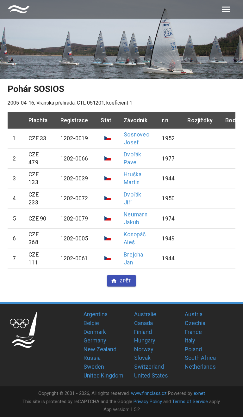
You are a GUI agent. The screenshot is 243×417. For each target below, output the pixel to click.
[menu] (226, 9)
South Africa (200, 357)
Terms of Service (190, 401)
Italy (190, 340)
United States (151, 375)
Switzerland (149, 366)
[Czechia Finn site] (19, 9)
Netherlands (200, 366)
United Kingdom (103, 375)
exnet (199, 393)
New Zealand (100, 349)
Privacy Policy (148, 401)
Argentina (96, 314)
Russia (92, 357)
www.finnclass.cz (149, 393)
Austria (193, 314)
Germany (95, 340)
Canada (143, 323)
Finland (143, 332)
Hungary (144, 340)
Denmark (95, 332)
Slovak (142, 357)
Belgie (91, 323)
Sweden (94, 366)
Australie (145, 314)
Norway (143, 349)
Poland (193, 349)
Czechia (195, 323)
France (193, 332)
